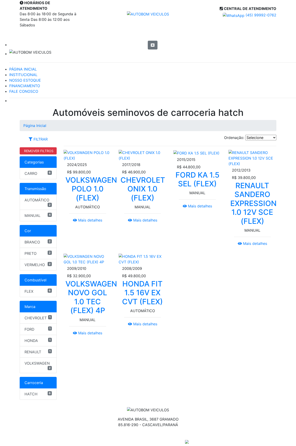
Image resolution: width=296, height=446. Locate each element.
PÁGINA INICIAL (23, 69)
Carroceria (34, 382)
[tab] (38, 139)
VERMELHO (38, 264)
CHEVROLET (38, 317)
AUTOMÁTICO (38, 202)
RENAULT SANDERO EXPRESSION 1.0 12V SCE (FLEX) (253, 203)
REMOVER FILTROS (38, 151)
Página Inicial (44, 34)
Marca (30, 306)
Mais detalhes (89, 220)
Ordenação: (234, 137)
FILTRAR (40, 139)
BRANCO (38, 242)
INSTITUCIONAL (23, 74)
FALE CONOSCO (23, 91)
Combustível (35, 280)
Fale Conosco (251, 34)
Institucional (94, 34)
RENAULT (38, 351)
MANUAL (38, 215)
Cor (28, 230)
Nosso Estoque (145, 34)
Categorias (34, 162)
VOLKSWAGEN (38, 365)
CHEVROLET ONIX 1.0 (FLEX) (142, 188)
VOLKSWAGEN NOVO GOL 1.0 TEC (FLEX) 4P (91, 297)
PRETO (38, 253)
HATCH (38, 393)
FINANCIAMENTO (24, 85)
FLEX (38, 291)
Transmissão (35, 188)
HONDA (38, 340)
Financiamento (198, 34)
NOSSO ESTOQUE (25, 80)
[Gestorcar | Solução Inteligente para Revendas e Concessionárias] (187, 441)
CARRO (38, 173)
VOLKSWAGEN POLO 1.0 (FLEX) (91, 188)
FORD (38, 329)
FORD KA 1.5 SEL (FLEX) (197, 179)
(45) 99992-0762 (260, 15)
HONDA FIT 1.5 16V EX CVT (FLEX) (142, 292)
